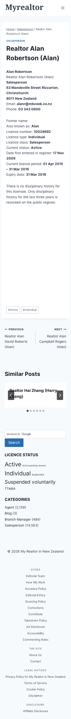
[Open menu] (62, 8)
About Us (35, 655)
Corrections (36, 608)
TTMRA (10, 489)
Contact (35, 661)
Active (13, 309)
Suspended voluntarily (30, 482)
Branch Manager (18, 519)
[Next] (60, 395)
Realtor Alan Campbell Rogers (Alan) (52, 338)
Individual (30, 309)
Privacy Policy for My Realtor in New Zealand (35, 677)
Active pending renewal (34, 465)
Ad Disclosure (35, 627)
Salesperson (15, 40)
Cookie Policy (35, 689)
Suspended (38, 474)
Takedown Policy (35, 620)
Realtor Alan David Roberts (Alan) (16, 338)
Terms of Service (35, 683)
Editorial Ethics (35, 595)
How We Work (35, 582)
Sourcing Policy (35, 601)
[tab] (28, 411)
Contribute (35, 614)
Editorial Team (35, 576)
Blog (8, 513)
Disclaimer (36, 695)
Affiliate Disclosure (35, 711)
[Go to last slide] (11, 395)
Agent (9, 507)
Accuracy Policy (35, 588)
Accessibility (35, 633)
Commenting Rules (36, 639)
